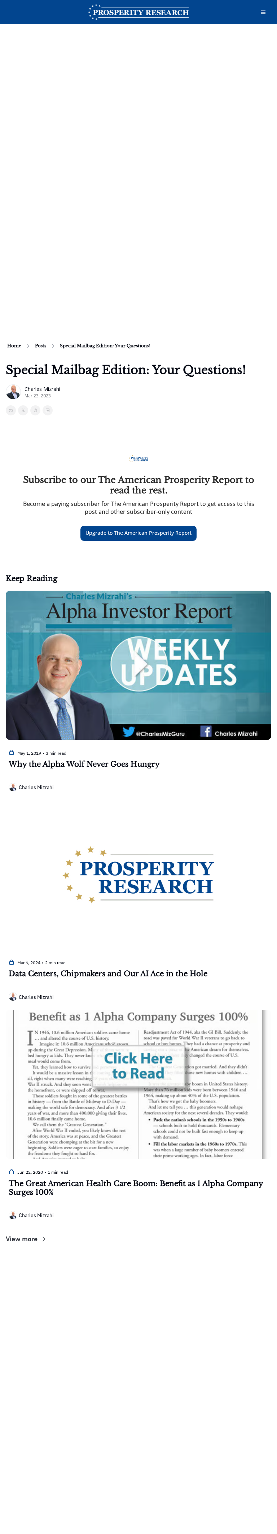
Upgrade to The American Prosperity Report (138, 532)
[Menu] (263, 12)
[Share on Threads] (35, 410)
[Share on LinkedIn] (48, 410)
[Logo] (138, 12)
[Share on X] (23, 410)
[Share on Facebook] (11, 410)
